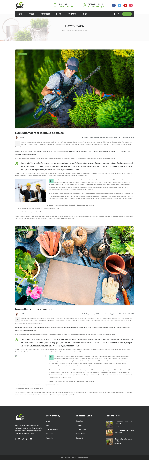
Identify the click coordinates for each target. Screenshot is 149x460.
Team (47, 425)
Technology (109, 137)
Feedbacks (49, 438)
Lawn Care (22, 54)
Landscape (92, 137)
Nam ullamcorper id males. (33, 309)
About (48, 421)
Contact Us (80, 438)
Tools (115, 137)
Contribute (79, 425)
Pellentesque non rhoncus (124, 430)
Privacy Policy (81, 429)
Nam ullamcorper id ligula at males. (39, 133)
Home (63, 30)
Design (86, 137)
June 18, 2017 (129, 137)
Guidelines (79, 421)
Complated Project (52, 429)
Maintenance (100, 137)
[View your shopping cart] (118, 14)
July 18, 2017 (118, 426)
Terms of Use (80, 434)
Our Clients (49, 434)
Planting (31, 230)
